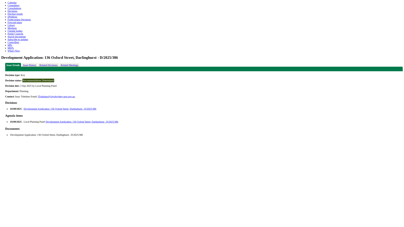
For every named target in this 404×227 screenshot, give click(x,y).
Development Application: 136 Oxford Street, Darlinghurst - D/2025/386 (60, 109)
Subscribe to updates (18, 39)
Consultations (14, 8)
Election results (15, 14)
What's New (14, 50)
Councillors (13, 42)
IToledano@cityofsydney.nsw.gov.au (56, 96)
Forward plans (15, 22)
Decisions (12, 11)
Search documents (17, 36)
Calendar (12, 2)
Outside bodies (15, 31)
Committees (13, 5)
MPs (10, 45)
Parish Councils (15, 33)
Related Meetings (69, 65)
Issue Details (13, 65)
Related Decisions (48, 65)
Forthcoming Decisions (19, 19)
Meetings (12, 28)
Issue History (29, 65)
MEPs (11, 48)
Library (11, 25)
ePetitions (12, 16)
